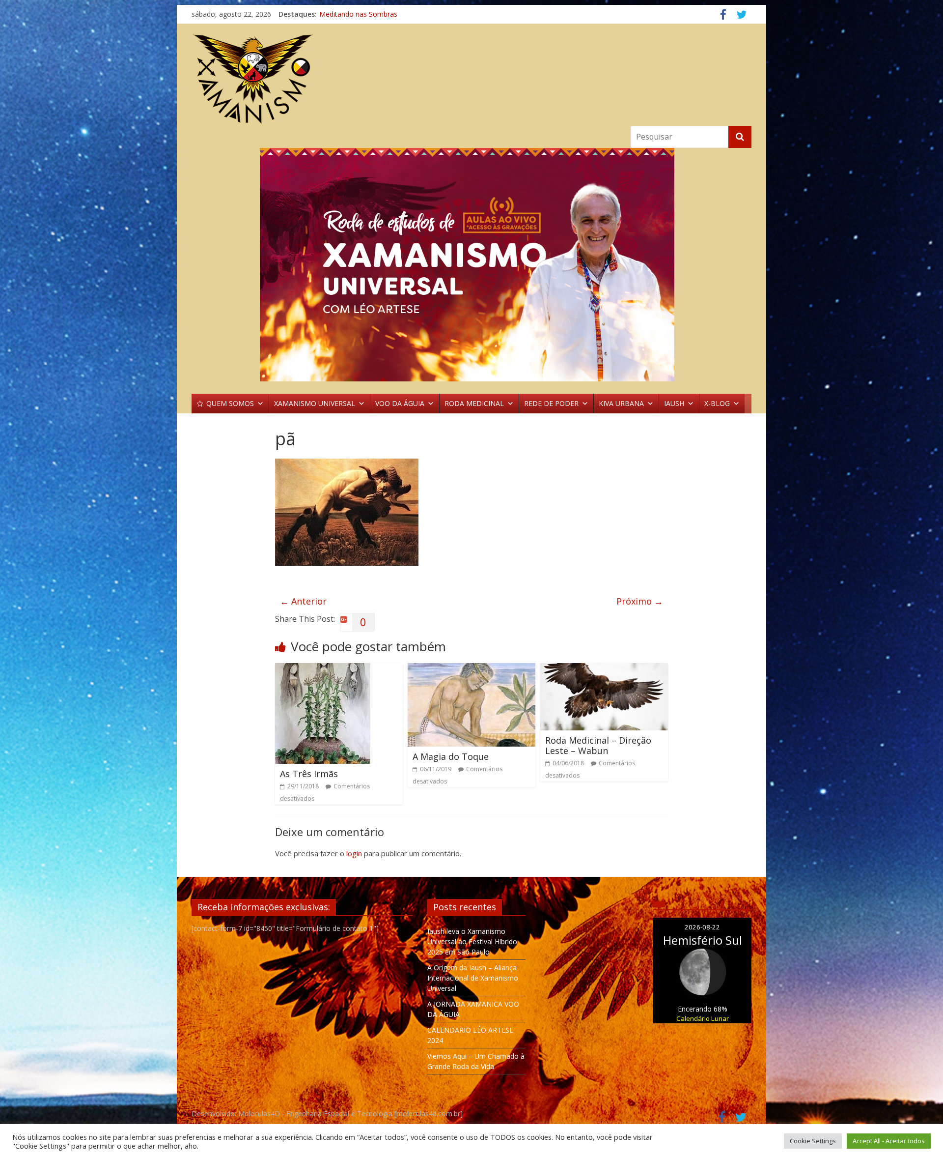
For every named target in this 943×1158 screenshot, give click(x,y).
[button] (471, 264)
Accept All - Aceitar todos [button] (889, 1140)
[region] (471, 264)
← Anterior (303, 601)
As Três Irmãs (309, 774)
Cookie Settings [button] (813, 1140)
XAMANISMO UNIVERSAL (314, 403)
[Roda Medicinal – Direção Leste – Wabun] (604, 669)
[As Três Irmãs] (322, 669)
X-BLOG (717, 403)
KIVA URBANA (621, 403)
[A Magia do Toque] (471, 669)
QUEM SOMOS (230, 403)
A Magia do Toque (451, 756)
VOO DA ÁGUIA (399, 403)
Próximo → (639, 601)
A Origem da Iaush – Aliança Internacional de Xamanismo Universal (472, 978)
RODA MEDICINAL (474, 403)
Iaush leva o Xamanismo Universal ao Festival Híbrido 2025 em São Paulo (472, 941)
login (354, 853)
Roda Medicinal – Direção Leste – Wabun (598, 745)
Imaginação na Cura (351, 14)
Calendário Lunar (702, 1018)
